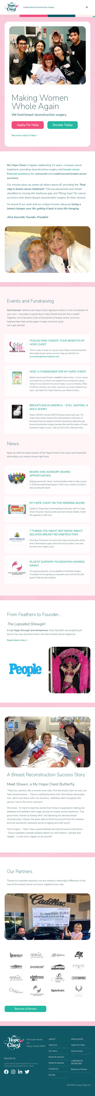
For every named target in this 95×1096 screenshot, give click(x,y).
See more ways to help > (24, 135)
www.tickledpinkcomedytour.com (44, 356)
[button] (86, 7)
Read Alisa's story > (17, 640)
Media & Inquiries (56, 1063)
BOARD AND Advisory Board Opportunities (50, 473)
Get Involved (77, 1051)
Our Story (53, 1051)
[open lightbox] (47, 742)
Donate (52, 1075)
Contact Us (53, 1069)
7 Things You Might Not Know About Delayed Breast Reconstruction (56, 532)
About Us (53, 1045)
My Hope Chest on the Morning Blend (57, 503)
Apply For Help (28, 125)
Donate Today (63, 125)
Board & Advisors (56, 1057)
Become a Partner (25, 1009)
